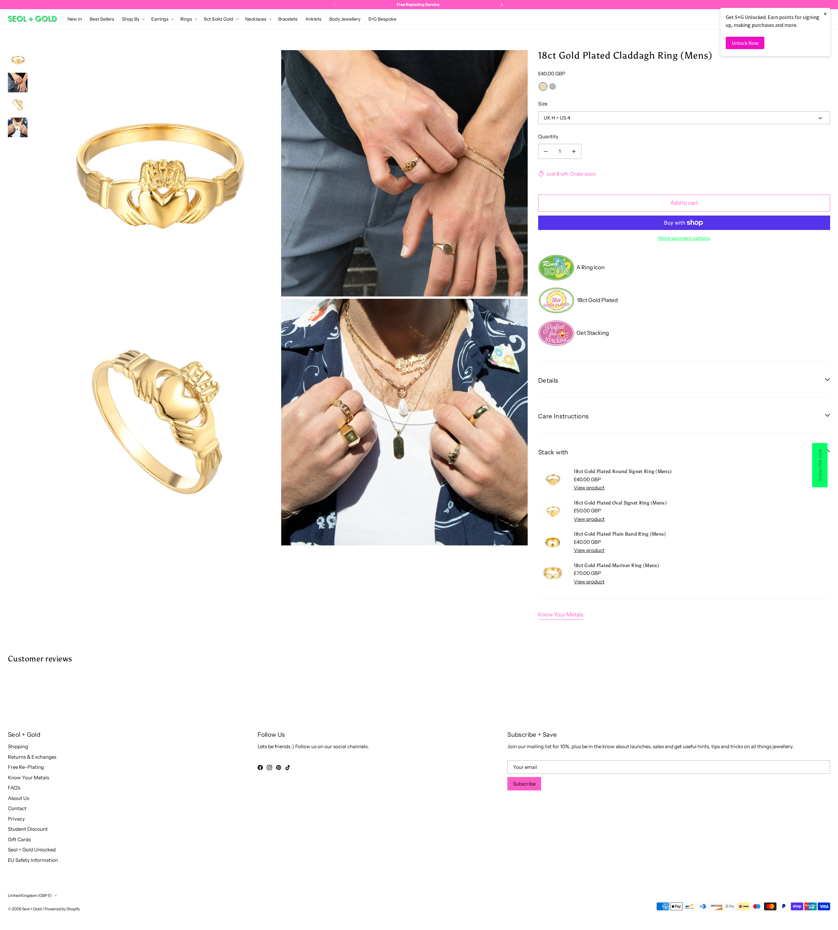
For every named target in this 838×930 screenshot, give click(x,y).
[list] (280, 297)
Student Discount (28, 829)
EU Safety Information (33, 860)
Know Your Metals (560, 614)
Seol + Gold (32, 908)
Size (542, 104)
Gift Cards (19, 839)
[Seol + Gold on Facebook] (260, 767)
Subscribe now (820, 465)
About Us (18, 798)
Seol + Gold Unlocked (32, 849)
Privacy (16, 819)
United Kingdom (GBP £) (30, 895)
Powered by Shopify (62, 908)
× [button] (825, 13)
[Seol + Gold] (32, 19)
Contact (17, 808)
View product (589, 487)
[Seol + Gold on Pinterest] (278, 767)
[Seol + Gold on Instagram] (269, 767)
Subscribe (524, 784)
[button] (132, 19)
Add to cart (684, 202)
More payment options (684, 238)
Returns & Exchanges (32, 757)
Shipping (18, 746)
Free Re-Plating (26, 767)
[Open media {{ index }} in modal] (156, 173)
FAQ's (14, 788)
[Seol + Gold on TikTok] (287, 767)
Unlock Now (745, 43)
